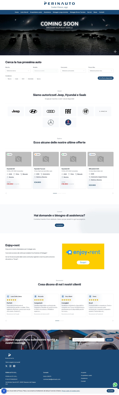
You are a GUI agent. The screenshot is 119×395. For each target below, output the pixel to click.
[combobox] (18, 71)
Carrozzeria (64, 67)
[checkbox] (6, 79)
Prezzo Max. (91, 67)
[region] (59, 173)
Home (17, 12)
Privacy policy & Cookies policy (71, 391)
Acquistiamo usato (36, 12)
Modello (35, 67)
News (95, 12)
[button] (4, 391)
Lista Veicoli (24, 12)
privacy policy (106, 343)
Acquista (83, 372)
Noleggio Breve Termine (77, 12)
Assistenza (47, 12)
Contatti (101, 12)
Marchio (7, 67)
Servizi (89, 12)
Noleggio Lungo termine (60, 12)
